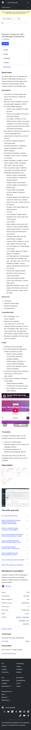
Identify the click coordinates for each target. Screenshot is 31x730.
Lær (3, 677)
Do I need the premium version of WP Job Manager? (11, 547)
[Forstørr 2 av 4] (27, 470)
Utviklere (4, 683)
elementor (18, 617)
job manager (22, 620)
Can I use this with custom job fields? (13, 559)
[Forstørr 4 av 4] (27, 490)
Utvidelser (19, 669)
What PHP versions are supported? (12, 565)
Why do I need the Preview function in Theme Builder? (10, 528)
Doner (19, 683)
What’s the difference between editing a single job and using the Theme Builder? (11, 522)
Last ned (5, 43)
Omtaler (5, 54)
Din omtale (5, 641)
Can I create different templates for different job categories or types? (12, 535)
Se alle (27, 641)
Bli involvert (19, 677)
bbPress (5, 697)
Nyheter (4, 666)
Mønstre (18, 672)
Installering (6, 58)
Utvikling (6, 62)
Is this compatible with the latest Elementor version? (10, 553)
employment (25, 617)
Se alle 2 (27, 613)
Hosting (4, 669)
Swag (18, 686)
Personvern (5, 672)
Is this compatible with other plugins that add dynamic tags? (11, 541)
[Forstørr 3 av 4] (12, 480)
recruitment (26, 624)
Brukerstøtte (7, 67)
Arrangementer (20, 680)
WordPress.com (7, 691)
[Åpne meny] (28, 2)
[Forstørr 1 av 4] (12, 470)
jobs (28, 620)
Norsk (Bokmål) (10, 707)
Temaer (18, 666)
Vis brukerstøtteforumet (9, 653)
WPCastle (7, 39)
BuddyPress (6, 700)
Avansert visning (7, 629)
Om (3, 663)
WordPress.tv (6, 686)
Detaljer (5, 50)
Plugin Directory (6, 7)
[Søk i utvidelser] (19, 18)
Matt (4, 694)
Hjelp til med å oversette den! (17, 13)
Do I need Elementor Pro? (10, 515)
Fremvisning (20, 663)
